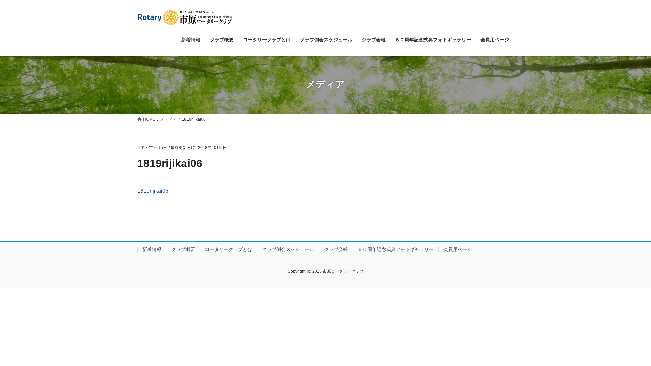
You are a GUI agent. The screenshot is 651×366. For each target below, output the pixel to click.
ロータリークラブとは (228, 249)
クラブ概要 (183, 249)
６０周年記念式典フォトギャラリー (396, 249)
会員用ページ (457, 249)
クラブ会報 (336, 249)
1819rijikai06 (153, 191)
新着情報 (151, 249)
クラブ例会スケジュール (288, 249)
